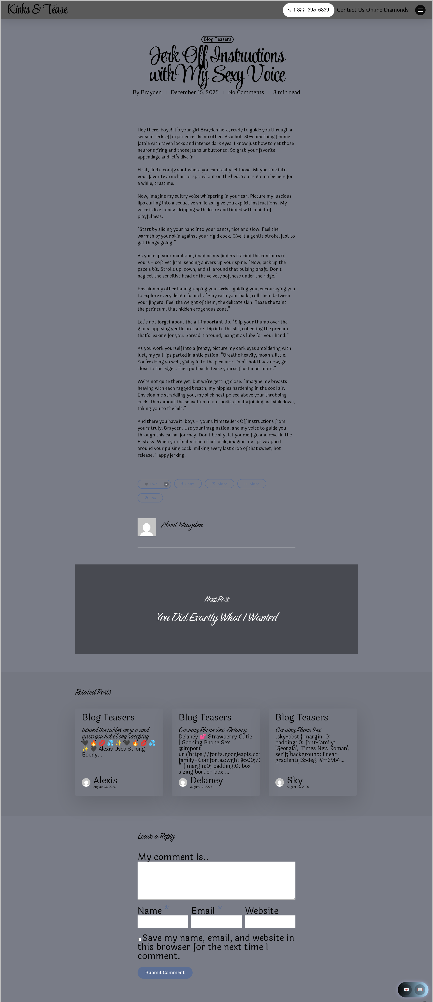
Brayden (151, 92)
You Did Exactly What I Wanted (216, 609)
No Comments (246, 92)
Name (153, 911)
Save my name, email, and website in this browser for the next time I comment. (216, 947)
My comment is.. (174, 857)
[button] (420, 10)
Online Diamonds (387, 10)
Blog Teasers (217, 39)
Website (261, 911)
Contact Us (350, 10)
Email (207, 911)
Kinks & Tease (37, 10)
